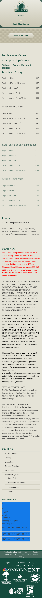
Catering (8, 458)
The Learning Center (13, 475)
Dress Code (9, 462)
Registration (9, 470)
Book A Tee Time (21, 35)
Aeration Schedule (12, 466)
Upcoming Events (12, 487)
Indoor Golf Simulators (16, 482)
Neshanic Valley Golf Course (21, 6)
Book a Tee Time (11, 453)
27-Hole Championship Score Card (15, 223)
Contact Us (9, 492)
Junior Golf (12, 478)
